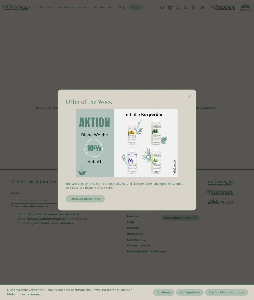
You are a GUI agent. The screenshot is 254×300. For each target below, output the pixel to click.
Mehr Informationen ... (25, 294)
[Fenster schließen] (189, 96)
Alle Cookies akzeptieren (226, 292)
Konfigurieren (190, 292)
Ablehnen (164, 292)
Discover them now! (85, 199)
